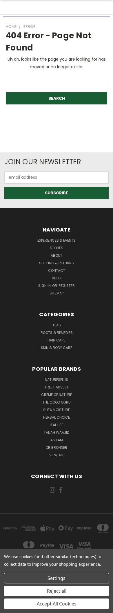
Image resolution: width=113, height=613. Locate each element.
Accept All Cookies (56, 604)
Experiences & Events (56, 240)
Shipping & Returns (56, 263)
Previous (9, 607)
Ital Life (56, 424)
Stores (56, 247)
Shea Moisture (56, 409)
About (56, 255)
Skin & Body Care (56, 347)
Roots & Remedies (57, 332)
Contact (56, 270)
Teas (56, 325)
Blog (56, 278)
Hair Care (56, 340)
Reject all (56, 591)
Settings (56, 578)
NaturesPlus (56, 379)
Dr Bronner (56, 447)
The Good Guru (57, 402)
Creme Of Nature (56, 394)
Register (67, 285)
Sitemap (56, 293)
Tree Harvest (57, 387)
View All (56, 455)
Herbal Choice (56, 417)
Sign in (45, 285)
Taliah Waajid (56, 432)
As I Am (56, 439)
